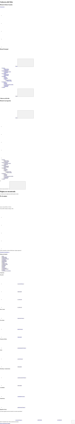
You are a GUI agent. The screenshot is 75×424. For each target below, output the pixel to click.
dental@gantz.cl (20, 329)
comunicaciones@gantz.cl (22, 377)
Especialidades (6, 74)
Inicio (3, 256)
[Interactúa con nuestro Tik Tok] (9, 248)
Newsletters (6, 78)
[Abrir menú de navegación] (26, 63)
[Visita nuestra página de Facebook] (9, 39)
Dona (16, 66)
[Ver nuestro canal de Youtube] (9, 23)
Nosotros (3, 159)
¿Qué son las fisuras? (7, 71)
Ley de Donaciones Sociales (8, 84)
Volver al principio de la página (5, 423)
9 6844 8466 (20, 366)
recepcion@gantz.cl (21, 283)
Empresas (5, 82)
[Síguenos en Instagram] (9, 15)
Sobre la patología (5, 70)
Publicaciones (6, 75)
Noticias (5, 77)
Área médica (4, 73)
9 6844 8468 (20, 337)
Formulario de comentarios (6, 270)
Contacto (3, 87)
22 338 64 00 (20, 299)
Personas (5, 83)
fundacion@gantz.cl (21, 318)
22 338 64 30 (20, 307)
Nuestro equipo (6, 69)
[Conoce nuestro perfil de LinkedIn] (9, 31)
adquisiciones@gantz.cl (21, 407)
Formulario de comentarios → (5, 252)
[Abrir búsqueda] (26, 93)
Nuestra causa (6, 160)
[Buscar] (17, 185)
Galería (5, 170)
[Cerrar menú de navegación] (26, 114)
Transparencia (2, 6)
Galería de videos (9, 80)
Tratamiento (6, 72)
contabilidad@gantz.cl (21, 396)
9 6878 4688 (20, 385)
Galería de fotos (8, 171)
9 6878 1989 (20, 291)
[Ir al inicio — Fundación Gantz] (7, 58)
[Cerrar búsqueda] (0, 180)
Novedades (4, 76)
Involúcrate (4, 81)
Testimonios (6, 86)
